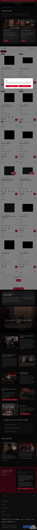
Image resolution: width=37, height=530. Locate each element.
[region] (18, 83)
